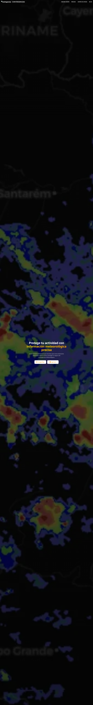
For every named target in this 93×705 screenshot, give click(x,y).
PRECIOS (73, 2)
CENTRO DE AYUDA (82, 2)
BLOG (90, 2)
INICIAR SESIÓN (65, 2)
